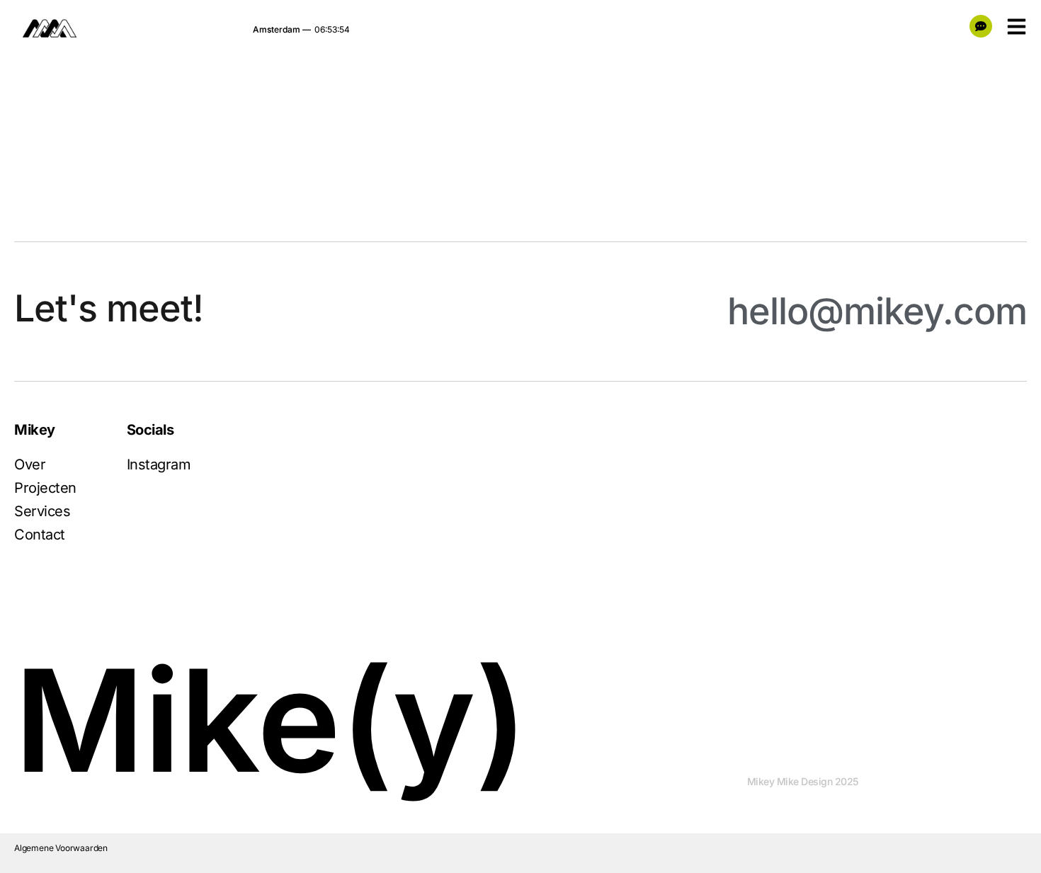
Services (42, 511)
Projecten (45, 487)
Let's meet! (108, 308)
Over (29, 464)
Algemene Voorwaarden (61, 848)
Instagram (159, 464)
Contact (39, 534)
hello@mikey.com (877, 311)
